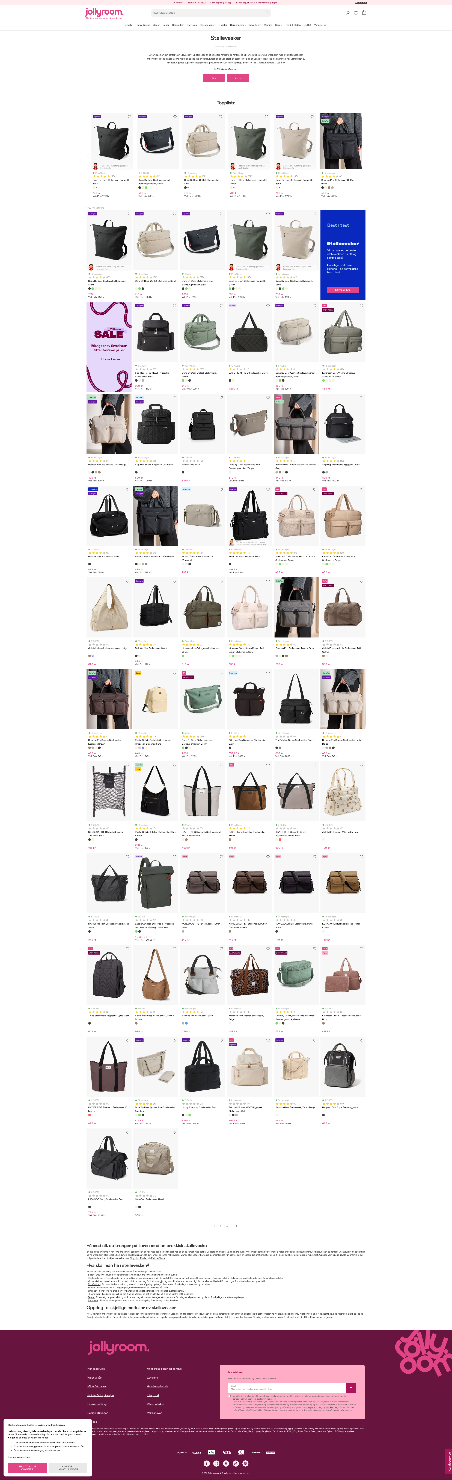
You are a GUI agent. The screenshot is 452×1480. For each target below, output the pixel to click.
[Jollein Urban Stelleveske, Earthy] (92, 656)
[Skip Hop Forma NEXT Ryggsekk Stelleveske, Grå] (143, 380)
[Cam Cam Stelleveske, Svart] (139, 1207)
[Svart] (139, 187)
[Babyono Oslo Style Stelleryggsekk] (323, 1115)
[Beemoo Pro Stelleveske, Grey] (183, 1023)
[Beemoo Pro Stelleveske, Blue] (186, 1023)
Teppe (91, 1297)
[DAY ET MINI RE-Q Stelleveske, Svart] (230, 380)
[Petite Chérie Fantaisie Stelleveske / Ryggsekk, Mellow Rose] (139, 748)
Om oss (92, 1422)
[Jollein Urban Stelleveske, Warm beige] (89, 656)
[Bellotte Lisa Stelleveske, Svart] (230, 564)
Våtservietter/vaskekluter (102, 1281)
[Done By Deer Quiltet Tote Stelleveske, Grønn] (139, 1115)
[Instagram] (216, 1463)
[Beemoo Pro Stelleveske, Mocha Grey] (96, 472)
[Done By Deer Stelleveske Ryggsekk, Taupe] (99, 288)
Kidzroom (343, 1313)
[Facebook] (207, 1463)
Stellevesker (231, 46)
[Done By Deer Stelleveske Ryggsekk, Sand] (96, 288)
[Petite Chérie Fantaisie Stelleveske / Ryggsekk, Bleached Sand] (136, 748)
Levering (152, 1377)
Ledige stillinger (97, 1413)
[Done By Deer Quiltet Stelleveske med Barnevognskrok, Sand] (276, 380)
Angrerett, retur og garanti (164, 1369)
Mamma (218, 46)
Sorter (238, 78)
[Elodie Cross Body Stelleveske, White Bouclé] (186, 564)
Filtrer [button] (214, 78)
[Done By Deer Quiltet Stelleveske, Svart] (143, 288)
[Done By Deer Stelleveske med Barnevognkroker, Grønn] (186, 288)
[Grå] (332, 187)
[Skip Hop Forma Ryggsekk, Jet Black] (136, 472)
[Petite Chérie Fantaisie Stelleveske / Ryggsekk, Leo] (146, 748)
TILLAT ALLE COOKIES (27, 1468)
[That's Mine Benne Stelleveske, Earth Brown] (280, 748)
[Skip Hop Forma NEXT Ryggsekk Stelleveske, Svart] (136, 380)
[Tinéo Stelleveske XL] (183, 472)
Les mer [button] (280, 62)
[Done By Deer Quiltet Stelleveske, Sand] (136, 288)
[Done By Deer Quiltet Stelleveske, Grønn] (139, 288)
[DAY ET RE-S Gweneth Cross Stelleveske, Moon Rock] (276, 839)
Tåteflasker (94, 1284)
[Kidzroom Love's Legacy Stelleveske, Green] (183, 656)
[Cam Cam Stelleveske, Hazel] (136, 1207)
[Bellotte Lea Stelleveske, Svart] (89, 564)
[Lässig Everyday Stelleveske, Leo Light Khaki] (189, 1115)
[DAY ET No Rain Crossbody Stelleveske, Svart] (89, 931)
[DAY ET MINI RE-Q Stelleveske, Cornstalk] (233, 380)
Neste (236, 1226)
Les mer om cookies (19, 1457)
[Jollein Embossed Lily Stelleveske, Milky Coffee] (323, 656)
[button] (356, 13)
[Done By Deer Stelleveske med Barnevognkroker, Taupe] (230, 472)
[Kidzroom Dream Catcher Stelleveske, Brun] (323, 1023)
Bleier (91, 1274)
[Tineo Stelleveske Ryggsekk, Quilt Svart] (89, 1023)
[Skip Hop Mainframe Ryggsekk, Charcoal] (326, 472)
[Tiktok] (236, 1463)
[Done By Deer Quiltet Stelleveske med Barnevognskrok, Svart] (283, 380)
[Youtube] (226, 1463)
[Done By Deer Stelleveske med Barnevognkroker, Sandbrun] (189, 288)
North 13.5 (328, 1313)
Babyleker (93, 1300)
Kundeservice (361, 2)
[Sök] (267, 12)
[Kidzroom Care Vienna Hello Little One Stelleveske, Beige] (326, 380)
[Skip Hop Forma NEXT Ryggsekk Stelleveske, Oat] (139, 380)
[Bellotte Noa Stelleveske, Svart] (136, 656)
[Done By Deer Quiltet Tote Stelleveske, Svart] (143, 1115)
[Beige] (94, 187)
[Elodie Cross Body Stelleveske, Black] (189, 564)
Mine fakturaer (96, 1386)
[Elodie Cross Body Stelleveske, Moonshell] (183, 564)
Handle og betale (157, 1386)
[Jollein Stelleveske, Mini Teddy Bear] (323, 839)
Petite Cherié (158, 1258)
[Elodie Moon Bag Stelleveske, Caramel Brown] (136, 1023)
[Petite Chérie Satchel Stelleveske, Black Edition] (136, 839)
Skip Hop (134, 1258)
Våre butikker (155, 1404)
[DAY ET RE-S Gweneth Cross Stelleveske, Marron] (280, 839)
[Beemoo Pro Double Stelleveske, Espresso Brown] (280, 472)
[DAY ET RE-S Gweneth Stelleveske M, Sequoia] (186, 839)
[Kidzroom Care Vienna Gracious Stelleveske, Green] (323, 380)
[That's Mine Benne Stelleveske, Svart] (276, 748)
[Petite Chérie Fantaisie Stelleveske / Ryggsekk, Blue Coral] (143, 748)
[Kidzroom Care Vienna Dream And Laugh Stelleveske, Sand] (333, 380)
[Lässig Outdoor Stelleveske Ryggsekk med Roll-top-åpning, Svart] (139, 931)
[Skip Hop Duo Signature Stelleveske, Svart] (230, 748)
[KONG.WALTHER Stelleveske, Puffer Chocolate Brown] (230, 931)
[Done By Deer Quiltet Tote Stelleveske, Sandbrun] (136, 1115)
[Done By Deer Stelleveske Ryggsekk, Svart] (89, 288)
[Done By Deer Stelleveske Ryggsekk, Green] (92, 288)
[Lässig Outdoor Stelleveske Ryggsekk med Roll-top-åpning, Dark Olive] (136, 931)
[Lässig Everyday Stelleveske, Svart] (183, 1115)
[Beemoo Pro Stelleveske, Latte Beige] (89, 472)
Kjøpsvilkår (94, 1377)
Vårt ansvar (154, 1413)
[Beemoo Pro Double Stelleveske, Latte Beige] (283, 472)
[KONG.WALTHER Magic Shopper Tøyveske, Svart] (89, 839)
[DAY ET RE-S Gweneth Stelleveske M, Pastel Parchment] (183, 839)
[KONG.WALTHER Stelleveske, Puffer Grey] (183, 931)
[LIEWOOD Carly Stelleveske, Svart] (89, 1207)
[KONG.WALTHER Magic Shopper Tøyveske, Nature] (92, 839)
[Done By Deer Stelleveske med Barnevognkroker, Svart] (183, 288)
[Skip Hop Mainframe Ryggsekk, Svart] (323, 472)
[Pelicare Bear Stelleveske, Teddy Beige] (276, 1115)
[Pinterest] (245, 1463)
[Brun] (329, 187)
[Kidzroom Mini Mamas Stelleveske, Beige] (230, 1023)
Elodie (143, 1258)
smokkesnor (177, 1290)
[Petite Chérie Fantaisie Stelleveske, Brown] (230, 839)
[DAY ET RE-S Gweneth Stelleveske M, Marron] (89, 1115)
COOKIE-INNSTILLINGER (68, 1468)
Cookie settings (97, 1404)
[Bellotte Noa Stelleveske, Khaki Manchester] (139, 656)
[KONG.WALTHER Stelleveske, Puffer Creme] (323, 931)
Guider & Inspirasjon (100, 1395)
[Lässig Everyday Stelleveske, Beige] (186, 1115)
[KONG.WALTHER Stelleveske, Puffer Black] (276, 931)
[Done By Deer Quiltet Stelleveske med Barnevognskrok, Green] (280, 380)
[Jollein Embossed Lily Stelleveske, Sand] (326, 656)
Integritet (153, 1395)
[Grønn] (146, 187)
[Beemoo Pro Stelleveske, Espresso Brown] (99, 472)
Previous (87, 156)
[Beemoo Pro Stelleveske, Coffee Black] (92, 472)
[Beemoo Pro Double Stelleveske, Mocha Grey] (276, 472)
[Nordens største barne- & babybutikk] (104, 11)
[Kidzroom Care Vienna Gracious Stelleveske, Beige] (330, 380)
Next (364, 156)
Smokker (93, 1290)
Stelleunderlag (96, 1278)
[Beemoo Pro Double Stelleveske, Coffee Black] (286, 472)
